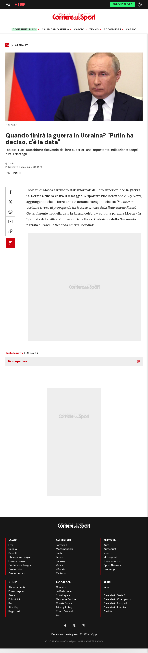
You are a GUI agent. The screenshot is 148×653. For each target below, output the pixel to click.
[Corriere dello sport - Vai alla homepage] (74, 17)
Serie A (12, 549)
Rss (10, 603)
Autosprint (110, 549)
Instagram (72, 634)
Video (107, 587)
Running (60, 561)
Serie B (12, 553)
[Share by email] (10, 221)
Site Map (13, 607)
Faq (58, 615)
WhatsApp (90, 634)
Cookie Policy (64, 603)
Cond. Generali (64, 611)
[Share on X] (10, 202)
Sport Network (112, 565)
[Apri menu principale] (7, 4)
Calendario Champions (117, 599)
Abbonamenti (16, 587)
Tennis (94, 29)
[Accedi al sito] (140, 4)
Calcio (79, 29)
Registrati (14, 611)
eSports (61, 569)
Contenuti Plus (24, 29)
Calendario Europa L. (116, 603)
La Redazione (64, 591)
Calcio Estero (16, 569)
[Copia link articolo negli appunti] (10, 231)
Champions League (19, 557)
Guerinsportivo (112, 561)
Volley (59, 565)
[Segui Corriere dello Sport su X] (74, 625)
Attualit (21, 45)
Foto (106, 591)
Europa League (17, 561)
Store (11, 595)
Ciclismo (61, 573)
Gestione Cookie (66, 599)
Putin (17, 172)
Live (21, 4)
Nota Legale (63, 595)
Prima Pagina (16, 591)
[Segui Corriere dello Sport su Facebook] (65, 625)
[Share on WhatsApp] (10, 211)
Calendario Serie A (55, 29)
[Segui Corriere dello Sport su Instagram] (82, 625)
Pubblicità (14, 599)
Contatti (61, 587)
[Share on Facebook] (10, 192)
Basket (60, 553)
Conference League (20, 565)
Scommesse (112, 29)
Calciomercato (17, 573)
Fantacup (109, 569)
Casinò (131, 29)
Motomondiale (64, 549)
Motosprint (110, 557)
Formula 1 (61, 545)
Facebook (57, 634)
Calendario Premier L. (116, 607)
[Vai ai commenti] (10, 243)
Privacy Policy (64, 607)
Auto (106, 545)
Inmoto (108, 553)
